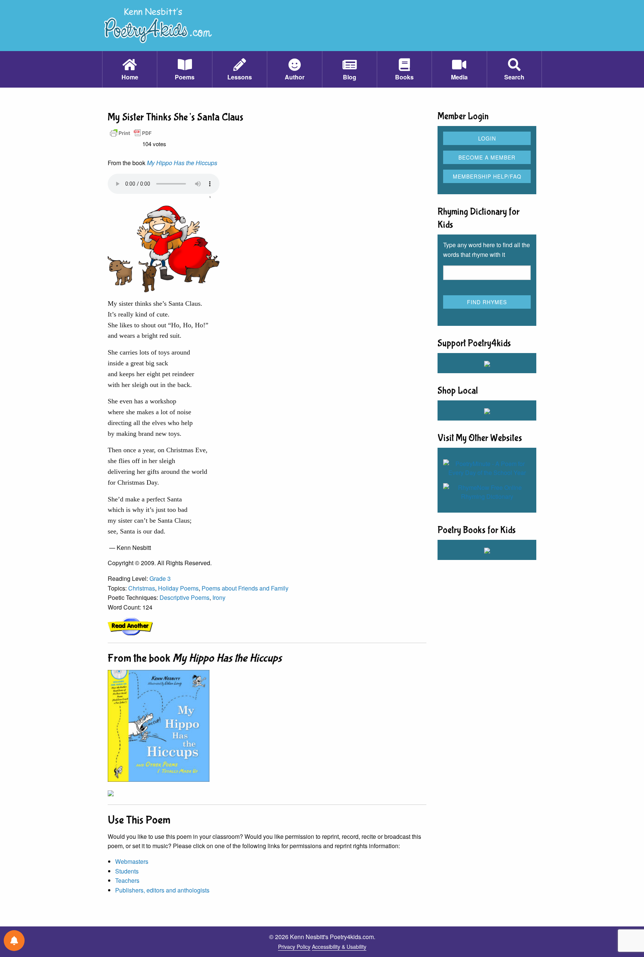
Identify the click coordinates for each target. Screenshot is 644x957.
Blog (349, 77)
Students (127, 871)
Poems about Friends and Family (245, 588)
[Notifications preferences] (14, 940)
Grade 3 (160, 578)
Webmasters (131, 861)
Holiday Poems (178, 588)
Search (514, 77)
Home (129, 77)
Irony (218, 597)
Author (294, 77)
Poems (185, 77)
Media (459, 77)
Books (404, 77)
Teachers (127, 880)
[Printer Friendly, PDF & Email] (131, 132)
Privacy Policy (294, 946)
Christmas (141, 588)
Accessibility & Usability (339, 946)
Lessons (239, 77)
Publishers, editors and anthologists (162, 890)
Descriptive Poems (184, 597)
